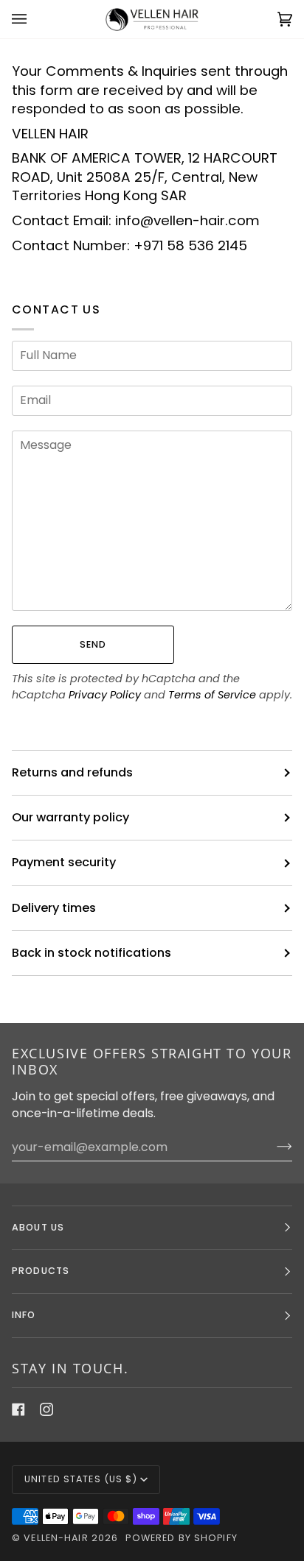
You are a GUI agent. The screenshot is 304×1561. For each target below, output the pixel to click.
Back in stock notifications (91, 952)
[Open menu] (34, 19)
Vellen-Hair (56, 1538)
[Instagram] (46, 1409)
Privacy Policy (105, 694)
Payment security (64, 862)
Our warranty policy (70, 817)
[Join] (272, 1146)
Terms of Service (212, 694)
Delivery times (54, 907)
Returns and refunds (72, 772)
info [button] (24, 1315)
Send (93, 644)
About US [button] (38, 1227)
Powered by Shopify (181, 1538)
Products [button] (40, 1270)
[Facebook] (18, 1409)
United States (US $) (80, 1479)
